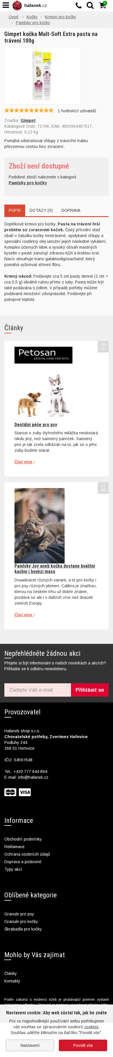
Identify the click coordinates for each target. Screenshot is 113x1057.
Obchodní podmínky (23, 839)
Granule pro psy (19, 914)
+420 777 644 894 (30, 771)
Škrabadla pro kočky (23, 929)
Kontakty (12, 981)
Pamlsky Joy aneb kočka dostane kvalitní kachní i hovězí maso (54, 568)
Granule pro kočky (21, 921)
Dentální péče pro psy (35, 424)
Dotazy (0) (41, 210)
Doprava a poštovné (22, 861)
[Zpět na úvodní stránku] (31, 5)
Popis (15, 210)
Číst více (24, 462)
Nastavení (30, 1045)
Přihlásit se (90, 690)
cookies (91, 1027)
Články (10, 973)
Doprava (70, 210)
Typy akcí (13, 869)
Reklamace (14, 846)
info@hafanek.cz (33, 777)
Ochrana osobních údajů (27, 854)
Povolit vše (83, 1045)
